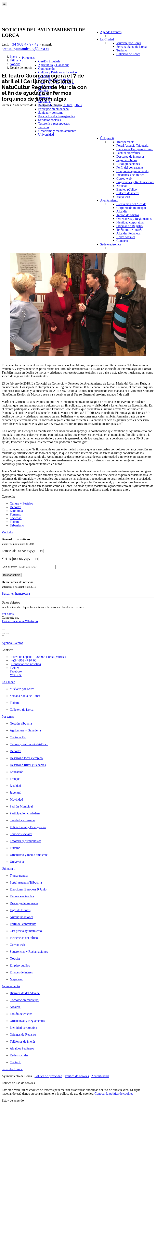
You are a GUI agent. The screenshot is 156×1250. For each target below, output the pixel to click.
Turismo (121, 50)
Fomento (15, 514)
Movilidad (16, 799)
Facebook (18, 621)
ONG (78, 105)
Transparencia (125, 142)
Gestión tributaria (49, 61)
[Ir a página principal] (25, 18)
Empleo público (126, 189)
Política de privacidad (48, 1076)
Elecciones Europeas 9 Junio (134, 149)
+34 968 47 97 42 (24, 44)
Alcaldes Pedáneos (128, 233)
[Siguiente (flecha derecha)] (7, 633)
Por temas (28, 57)
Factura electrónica (128, 153)
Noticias (121, 185)
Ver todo (7, 532)
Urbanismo (17, 525)
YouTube (16, 675)
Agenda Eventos (110, 32)
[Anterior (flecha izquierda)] (3, 633)
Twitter (7, 621)
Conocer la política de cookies (113, 1093)
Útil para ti (107, 138)
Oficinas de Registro (129, 226)
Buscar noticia (11, 575)
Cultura (67, 105)
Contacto (122, 240)
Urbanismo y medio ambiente (57, 131)
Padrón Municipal (21, 806)
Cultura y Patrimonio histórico (57, 72)
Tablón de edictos (127, 215)
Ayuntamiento (109, 200)
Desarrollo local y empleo (26, 758)
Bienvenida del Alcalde (131, 204)
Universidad (46, 134)
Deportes (15, 507)
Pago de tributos (126, 160)
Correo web (124, 178)
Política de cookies (77, 1076)
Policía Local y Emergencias (56, 116)
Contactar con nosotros (26, 664)
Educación (16, 772)
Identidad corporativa (130, 222)
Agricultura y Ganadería (53, 65)
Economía (16, 510)
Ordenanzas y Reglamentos (134, 218)
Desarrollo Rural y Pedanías (28, 765)
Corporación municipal (131, 207)
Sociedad (16, 518)
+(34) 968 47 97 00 (23, 660)
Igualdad (15, 785)
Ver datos (8, 614)
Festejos (15, 778)
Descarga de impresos (130, 156)
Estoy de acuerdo (13, 1100)
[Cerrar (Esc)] (3, 629)
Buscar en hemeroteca (16, 593)
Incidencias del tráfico (130, 175)
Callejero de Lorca (128, 54)
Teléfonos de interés (129, 229)
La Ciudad (107, 39)
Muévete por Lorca (128, 43)
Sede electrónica (110, 244)
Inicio (13, 56)
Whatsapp (31, 621)
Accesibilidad (100, 1076)
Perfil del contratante (129, 167)
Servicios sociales (49, 120)
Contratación (46, 68)
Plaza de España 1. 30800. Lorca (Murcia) (38, 656)
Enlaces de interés (127, 193)
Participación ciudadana (53, 109)
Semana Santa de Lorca (131, 46)
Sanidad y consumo (50, 112)
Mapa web (123, 196)
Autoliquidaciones (128, 164)
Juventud (15, 792)
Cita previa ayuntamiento (132, 171)
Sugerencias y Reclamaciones (135, 182)
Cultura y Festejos (21, 503)
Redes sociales (125, 237)
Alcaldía (121, 211)
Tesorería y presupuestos (54, 123)
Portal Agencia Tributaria (132, 145)
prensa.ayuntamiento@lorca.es (25, 49)
